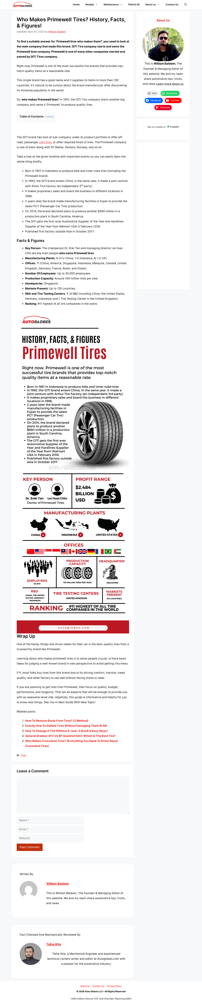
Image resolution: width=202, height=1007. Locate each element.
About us (150, 4)
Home (76, 4)
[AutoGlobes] (22, 4)
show (49, 116)
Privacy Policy (114, 986)
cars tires (45, 142)
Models (89, 4)
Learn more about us (170, 84)
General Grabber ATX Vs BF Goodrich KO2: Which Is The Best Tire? (70, 736)
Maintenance (111, 4)
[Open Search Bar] (185, 4)
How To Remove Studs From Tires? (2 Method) (56, 720)
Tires (23, 755)
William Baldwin (57, 883)
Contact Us (172, 4)
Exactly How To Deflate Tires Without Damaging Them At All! (66, 725)
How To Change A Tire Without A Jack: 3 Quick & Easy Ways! (66, 731)
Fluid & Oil (133, 4)
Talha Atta (53, 944)
